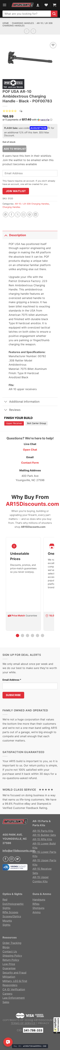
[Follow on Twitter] (17, 859)
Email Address (11, 679)
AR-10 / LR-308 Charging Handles (32, 204)
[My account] (38, 5)
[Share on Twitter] (17, 214)
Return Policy (10, 959)
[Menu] (4, 5)
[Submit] (54, 14)
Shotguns (38, 908)
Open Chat (30, 449)
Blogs (6, 947)
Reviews (14, 410)
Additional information (24, 401)
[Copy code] (48, 128)
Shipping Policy (12, 955)
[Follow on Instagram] (11, 859)
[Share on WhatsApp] (5, 214)
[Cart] (54, 5)
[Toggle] (5, 235)
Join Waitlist (16, 191)
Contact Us (9, 951)
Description (17, 235)
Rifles (35, 903)
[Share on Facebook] (11, 214)
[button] (56, 1025)
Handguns (38, 899)
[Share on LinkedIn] (35, 214)
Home (5, 23)
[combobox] (26, 14)
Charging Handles (23, 23)
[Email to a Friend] (23, 214)
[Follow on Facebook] (5, 859)
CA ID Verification (13, 989)
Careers (7, 993)
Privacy (43, 1023)
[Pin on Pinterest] (29, 214)
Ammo (36, 912)
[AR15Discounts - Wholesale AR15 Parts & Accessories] (23, 5)
